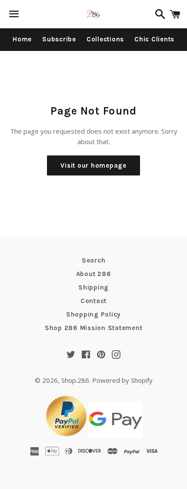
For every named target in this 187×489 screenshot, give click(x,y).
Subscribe (59, 39)
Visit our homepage (93, 165)
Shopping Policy (93, 314)
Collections (105, 39)
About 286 (93, 274)
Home (22, 39)
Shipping (93, 287)
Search (94, 260)
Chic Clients (154, 39)
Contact (93, 301)
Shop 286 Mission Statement (94, 328)
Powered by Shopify (122, 380)
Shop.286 (75, 380)
